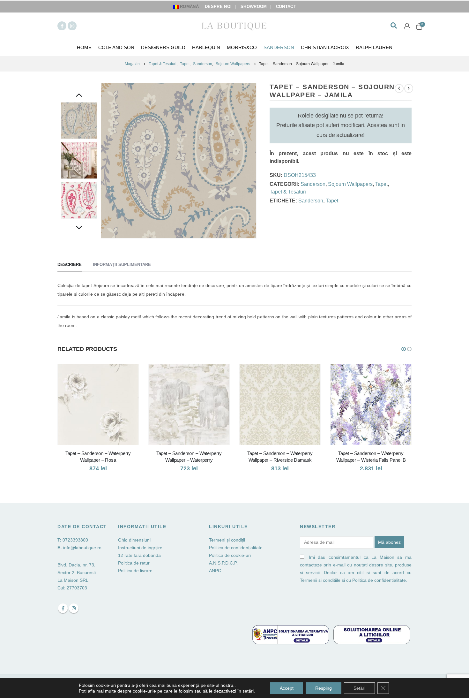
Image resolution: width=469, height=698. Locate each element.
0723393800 (75, 539)
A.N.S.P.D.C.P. (223, 562)
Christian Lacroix (325, 47)
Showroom (254, 6)
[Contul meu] (407, 26)
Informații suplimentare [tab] (122, 264)
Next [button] (79, 228)
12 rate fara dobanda (140, 555)
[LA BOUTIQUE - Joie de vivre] (234, 26)
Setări (359, 688)
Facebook (63, 608)
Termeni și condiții (227, 539)
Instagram (73, 608)
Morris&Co (242, 47)
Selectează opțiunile (128, 374)
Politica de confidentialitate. (379, 580)
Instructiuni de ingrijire (140, 547)
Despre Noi (218, 6)
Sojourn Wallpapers (350, 184)
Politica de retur (134, 562)
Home (84, 47)
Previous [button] (79, 96)
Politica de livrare (135, 570)
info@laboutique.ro (82, 547)
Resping (323, 688)
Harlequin (206, 47)
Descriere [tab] (69, 264)
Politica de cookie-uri (230, 555)
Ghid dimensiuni (134, 539)
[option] (79, 120)
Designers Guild (163, 47)
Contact (286, 6)
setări (248, 691)
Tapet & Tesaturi (288, 191)
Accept (287, 688)
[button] (403, 349)
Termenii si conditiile (320, 580)
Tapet (381, 184)
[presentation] (102, 160)
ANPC (215, 570)
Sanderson (279, 47)
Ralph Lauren (374, 47)
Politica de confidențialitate (236, 547)
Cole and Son (116, 47)
